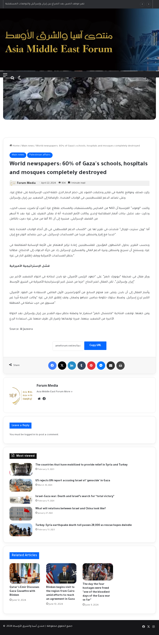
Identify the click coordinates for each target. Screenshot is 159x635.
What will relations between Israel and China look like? (70, 508)
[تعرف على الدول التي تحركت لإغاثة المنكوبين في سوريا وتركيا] (21, 469)
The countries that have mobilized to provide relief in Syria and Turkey (81, 465)
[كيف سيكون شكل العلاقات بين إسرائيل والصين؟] (21, 513)
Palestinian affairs (39, 155)
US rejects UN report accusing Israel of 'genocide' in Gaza (72, 480)
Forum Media (26, 183)
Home (16, 146)
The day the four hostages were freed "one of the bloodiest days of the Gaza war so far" (96, 592)
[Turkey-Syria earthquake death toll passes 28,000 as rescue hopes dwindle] (21, 529)
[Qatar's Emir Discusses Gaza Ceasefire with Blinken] (25, 573)
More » (68, 392)
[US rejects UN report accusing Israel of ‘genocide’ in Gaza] (21, 485)
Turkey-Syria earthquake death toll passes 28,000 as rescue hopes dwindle (83, 525)
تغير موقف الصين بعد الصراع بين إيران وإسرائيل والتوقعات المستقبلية (44, 4)
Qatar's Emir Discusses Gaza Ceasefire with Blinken (24, 591)
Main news (28, 146)
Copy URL (95, 345)
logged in (29, 435)
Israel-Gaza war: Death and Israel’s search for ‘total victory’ (74, 496)
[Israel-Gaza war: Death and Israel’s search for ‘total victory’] (21, 499)
